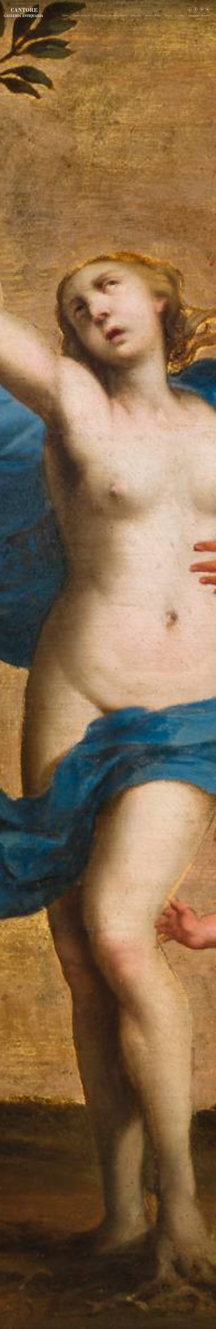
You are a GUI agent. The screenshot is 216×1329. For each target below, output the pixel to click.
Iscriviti (102, 46)
